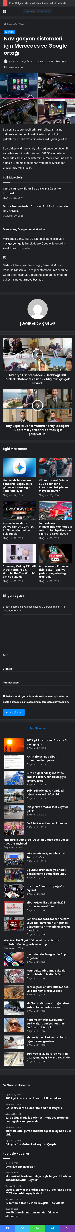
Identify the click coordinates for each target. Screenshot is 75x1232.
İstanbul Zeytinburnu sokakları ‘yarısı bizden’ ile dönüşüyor (47, 972)
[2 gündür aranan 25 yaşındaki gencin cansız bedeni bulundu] (14, 875)
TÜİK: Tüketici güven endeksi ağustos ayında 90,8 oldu (45, 792)
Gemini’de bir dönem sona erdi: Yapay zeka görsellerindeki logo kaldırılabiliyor (17, 485)
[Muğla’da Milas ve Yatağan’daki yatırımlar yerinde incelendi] (14, 1008)
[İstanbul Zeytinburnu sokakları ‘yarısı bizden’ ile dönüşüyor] (14, 976)
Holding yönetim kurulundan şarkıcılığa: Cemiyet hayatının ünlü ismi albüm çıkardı (46, 1023)
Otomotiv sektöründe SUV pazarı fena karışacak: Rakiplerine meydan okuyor (53, 485)
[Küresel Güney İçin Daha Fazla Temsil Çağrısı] (14, 858)
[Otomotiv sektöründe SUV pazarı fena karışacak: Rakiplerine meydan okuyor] (55, 467)
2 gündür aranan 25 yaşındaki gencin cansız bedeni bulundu (46, 872)
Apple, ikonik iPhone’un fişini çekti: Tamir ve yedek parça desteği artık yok (54, 571)
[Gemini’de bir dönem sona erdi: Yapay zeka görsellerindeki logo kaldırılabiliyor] (19, 467)
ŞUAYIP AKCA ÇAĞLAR (21, 61)
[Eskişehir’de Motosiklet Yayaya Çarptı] (14, 812)
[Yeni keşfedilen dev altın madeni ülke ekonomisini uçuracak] (14, 992)
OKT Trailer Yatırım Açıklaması (47, 823)
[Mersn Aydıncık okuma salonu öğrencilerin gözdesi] (14, 1042)
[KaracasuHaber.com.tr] (37, 11)
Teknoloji (24, 24)
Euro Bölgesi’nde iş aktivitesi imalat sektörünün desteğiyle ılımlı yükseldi (46, 777)
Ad (5, 655)
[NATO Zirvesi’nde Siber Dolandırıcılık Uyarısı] (14, 762)
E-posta (8, 668)
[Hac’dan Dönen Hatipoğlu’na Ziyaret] (14, 891)
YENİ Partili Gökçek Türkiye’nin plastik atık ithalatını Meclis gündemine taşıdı (31, 942)
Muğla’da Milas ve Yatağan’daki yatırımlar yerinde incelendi (48, 1005)
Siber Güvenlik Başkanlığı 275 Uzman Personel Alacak (46, 904)
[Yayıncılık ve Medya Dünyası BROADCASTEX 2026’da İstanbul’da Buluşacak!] (19, 510)
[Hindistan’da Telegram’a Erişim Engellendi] (14, 959)
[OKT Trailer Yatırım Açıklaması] (14, 828)
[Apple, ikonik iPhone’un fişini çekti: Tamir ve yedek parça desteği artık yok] (55, 553)
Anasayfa (11, 24)
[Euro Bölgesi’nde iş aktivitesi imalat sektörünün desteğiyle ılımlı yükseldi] (14, 778)
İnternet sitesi (11, 682)
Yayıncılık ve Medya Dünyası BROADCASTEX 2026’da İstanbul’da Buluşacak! (18, 528)
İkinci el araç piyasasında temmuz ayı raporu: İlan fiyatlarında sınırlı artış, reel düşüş (55, 528)
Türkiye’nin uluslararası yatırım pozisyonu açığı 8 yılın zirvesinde (48, 1055)
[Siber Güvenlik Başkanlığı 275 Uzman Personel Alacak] (14, 908)
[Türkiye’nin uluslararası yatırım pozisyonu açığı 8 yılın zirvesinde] (14, 1059)
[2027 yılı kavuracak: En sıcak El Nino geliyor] (14, 745)
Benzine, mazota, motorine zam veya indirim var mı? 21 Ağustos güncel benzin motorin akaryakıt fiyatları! (48, 924)
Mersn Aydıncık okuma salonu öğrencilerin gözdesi (46, 1039)
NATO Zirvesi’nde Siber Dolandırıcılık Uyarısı (42, 758)
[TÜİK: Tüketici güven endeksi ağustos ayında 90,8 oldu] (14, 796)
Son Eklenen (37, 728)
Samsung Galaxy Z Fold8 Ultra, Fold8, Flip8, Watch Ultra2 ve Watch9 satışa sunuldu (19, 571)
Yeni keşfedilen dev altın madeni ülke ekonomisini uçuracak (48, 989)
